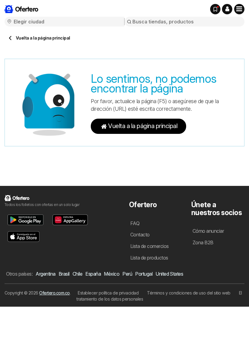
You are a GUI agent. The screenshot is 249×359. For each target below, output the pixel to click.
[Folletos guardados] (215, 9)
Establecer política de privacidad (108, 292)
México (111, 274)
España (93, 274)
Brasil (64, 274)
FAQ (134, 223)
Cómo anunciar (208, 231)
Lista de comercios (149, 246)
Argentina (45, 274)
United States (169, 274)
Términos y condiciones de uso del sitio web (188, 292)
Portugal (143, 274)
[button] (227, 9)
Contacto (140, 235)
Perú (127, 274)
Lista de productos (149, 258)
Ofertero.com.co (54, 292)
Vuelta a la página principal (142, 126)
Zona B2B (203, 242)
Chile (77, 274)
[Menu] (239, 9)
